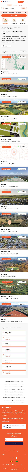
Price (6, 46)
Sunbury (3, 28)
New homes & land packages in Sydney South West (14, 389)
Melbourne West (17, 27)
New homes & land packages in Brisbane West (14, 386)
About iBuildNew (7, 464)
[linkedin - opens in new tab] (13, 458)
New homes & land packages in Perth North (14, 394)
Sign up (20, 2)
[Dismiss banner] (25, 12)
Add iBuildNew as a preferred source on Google (15, 426)
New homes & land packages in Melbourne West (14, 384)
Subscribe (14, 443)
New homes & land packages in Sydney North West (14, 402)
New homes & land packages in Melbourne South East (14, 397)
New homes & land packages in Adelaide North (14, 400)
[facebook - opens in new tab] (10, 458)
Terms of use (21, 464)
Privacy (14, 464)
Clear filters (22, 51)
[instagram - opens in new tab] (16, 458)
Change (23, 8)
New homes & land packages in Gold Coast (14, 392)
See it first (14, 15)
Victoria (10, 27)
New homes (3, 27)
